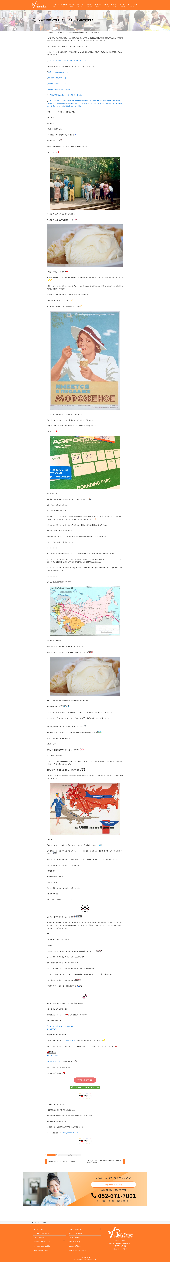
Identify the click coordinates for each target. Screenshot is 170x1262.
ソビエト (60, 1155)
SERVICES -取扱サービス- (42, 1242)
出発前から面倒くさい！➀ (57, 78)
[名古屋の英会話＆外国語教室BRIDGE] (39, 4)
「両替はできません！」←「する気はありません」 (65, 95)
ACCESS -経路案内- (75, 1246)
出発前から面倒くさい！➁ (57, 83)
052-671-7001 (116, 1196)
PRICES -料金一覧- (75, 1242)
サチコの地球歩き (68, 1155)
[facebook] (81, 1257)
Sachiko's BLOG (51, 1155)
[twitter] (83, 1257)
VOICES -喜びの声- (75, 1229)
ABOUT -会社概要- (75, 1238)
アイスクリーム (77, 1155)
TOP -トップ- (38, 1229)
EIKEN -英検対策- (39, 1238)
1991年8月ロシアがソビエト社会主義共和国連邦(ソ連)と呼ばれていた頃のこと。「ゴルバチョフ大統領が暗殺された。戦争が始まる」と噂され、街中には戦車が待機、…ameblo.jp (85, 103)
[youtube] (89, 1257)
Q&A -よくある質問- (75, 1233)
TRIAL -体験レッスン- (41, 1250)
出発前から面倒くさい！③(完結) (59, 89)
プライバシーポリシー (120, 1240)
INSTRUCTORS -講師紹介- (42, 1246)
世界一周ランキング (53, 1056)
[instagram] (85, 1257)
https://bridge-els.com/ (70, 1133)
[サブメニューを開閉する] (64, 1233)
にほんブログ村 (52, 1029)
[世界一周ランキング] (51, 1053)
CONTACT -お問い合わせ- (77, 1250)
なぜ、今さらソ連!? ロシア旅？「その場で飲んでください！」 (69, 60)
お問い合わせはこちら (113, 1184)
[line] (87, 1257)
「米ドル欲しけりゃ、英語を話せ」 (60, 101)
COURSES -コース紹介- (41, 1233)
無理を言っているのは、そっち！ (59, 72)
